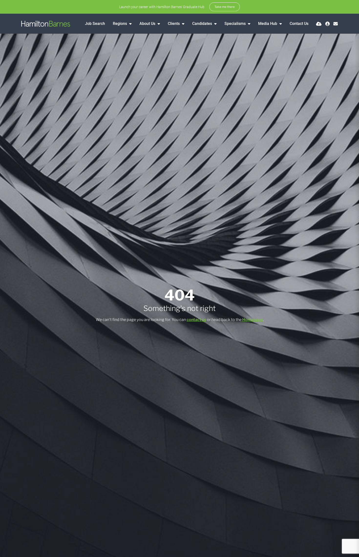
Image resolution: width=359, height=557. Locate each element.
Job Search (95, 23)
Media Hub (268, 23)
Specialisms (235, 23)
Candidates (202, 23)
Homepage (252, 319)
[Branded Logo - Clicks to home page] (45, 24)
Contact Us (299, 23)
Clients (174, 23)
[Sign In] (327, 23)
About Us (147, 23)
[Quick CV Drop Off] (319, 23)
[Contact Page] (335, 23)
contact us (196, 319)
